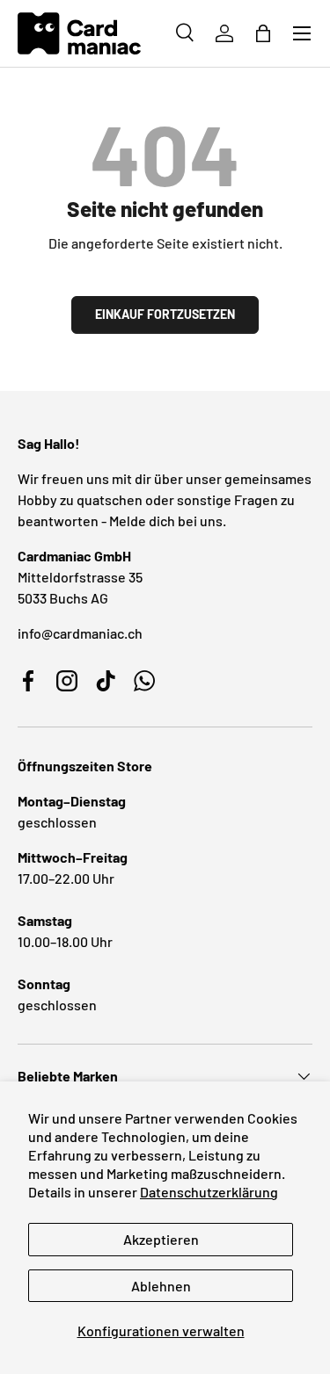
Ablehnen (161, 1285)
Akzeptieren (161, 1239)
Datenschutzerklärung (209, 1191)
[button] (263, 33)
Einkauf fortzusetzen (165, 314)
